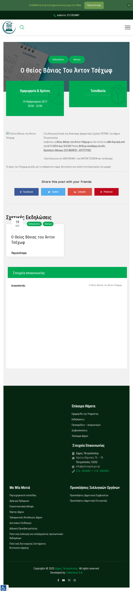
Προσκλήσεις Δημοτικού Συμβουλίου (89, 495)
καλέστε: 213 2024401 (68, 15)
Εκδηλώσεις (34, 224)
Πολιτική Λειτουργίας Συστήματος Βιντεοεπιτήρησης (28, 545)
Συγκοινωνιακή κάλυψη (22, 506)
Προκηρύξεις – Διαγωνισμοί (86, 424)
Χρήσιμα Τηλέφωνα (19, 500)
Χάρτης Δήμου (17, 511)
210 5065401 (101, 471)
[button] (4, 588)
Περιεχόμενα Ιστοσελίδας (23, 495)
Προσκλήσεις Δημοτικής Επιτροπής (88, 500)
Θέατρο (48, 224)
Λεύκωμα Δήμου (80, 436)
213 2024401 (84, 471)
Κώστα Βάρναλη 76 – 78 (89, 457)
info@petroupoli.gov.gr (88, 466)
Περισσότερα (18, 253)
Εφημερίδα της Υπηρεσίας (85, 413)
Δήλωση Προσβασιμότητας (23, 528)
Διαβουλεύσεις (79, 430)
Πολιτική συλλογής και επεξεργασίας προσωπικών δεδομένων (36, 536)
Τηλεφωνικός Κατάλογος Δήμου (26, 517)
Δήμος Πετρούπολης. (66, 568)
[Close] (129, 5)
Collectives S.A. (74, 572)
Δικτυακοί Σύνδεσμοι (21, 523)
